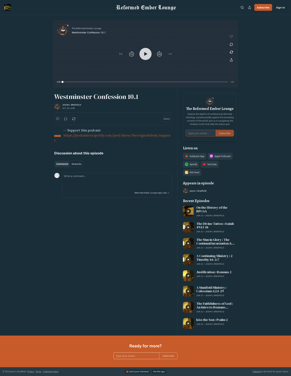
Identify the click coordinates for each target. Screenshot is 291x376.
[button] (121, 54)
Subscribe (263, 7)
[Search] (242, 7)
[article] (210, 211)
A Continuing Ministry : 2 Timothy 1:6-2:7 (214, 258)
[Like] (57, 118)
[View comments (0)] (231, 44)
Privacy (30, 371)
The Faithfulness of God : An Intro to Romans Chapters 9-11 (214, 305)
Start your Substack (139, 371)
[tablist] (68, 164)
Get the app (159, 371)
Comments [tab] (62, 164)
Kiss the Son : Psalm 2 (212, 320)
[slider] (145, 82)
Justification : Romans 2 (214, 272)
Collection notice (50, 371)
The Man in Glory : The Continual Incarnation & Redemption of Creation (214, 241)
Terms (38, 371)
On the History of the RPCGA (212, 209)
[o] (188, 211)
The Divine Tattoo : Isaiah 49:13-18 (215, 225)
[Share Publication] (249, 7)
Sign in (280, 7)
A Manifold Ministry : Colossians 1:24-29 (211, 289)
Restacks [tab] (76, 164)
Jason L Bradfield (71, 105)
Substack (257, 371)
